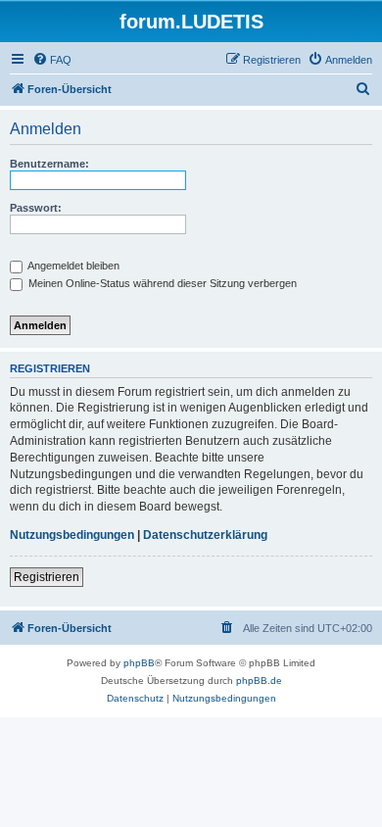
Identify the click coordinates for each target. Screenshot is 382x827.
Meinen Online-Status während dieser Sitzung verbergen (161, 283)
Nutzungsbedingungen (72, 535)
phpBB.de (259, 680)
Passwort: (36, 208)
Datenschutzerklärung (205, 535)
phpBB (139, 662)
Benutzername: (49, 164)
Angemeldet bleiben (72, 265)
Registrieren (46, 577)
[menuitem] (52, 60)
